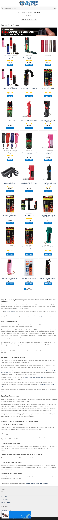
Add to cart (29, 64)
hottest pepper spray (10, 311)
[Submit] (55, 8)
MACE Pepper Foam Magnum (29, 278)
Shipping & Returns (6, 502)
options (10, 64)
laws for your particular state (24, 344)
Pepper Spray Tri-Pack (29, 215)
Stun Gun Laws (5, 513)
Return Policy (4, 499)
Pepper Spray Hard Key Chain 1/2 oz (9, 57)
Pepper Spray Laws (6, 510)
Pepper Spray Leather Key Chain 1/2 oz (10, 152)
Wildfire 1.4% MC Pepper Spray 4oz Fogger (29, 247)
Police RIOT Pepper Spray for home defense (34, 377)
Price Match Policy (5, 494)
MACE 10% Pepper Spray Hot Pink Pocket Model (48, 152)
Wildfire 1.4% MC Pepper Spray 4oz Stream (10, 247)
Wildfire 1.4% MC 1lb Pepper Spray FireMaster (48, 279)
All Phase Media (42, 518)
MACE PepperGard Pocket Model (29, 183)
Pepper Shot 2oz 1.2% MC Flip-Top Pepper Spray (29, 152)
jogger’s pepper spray (18, 370)
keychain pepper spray (29, 370)
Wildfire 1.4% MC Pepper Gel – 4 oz (9, 216)
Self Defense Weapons (27, 12)
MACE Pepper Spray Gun (9, 183)
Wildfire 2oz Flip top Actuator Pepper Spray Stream (48, 216)
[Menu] (2, 3)
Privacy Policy (4, 497)
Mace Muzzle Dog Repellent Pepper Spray (48, 247)
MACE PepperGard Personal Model (29, 120)
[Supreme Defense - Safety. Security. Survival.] (29, 3)
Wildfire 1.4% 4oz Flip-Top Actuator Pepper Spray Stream (48, 89)
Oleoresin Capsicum (19, 333)
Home (19, 12)
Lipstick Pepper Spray (48, 57)
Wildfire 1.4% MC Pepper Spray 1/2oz (10, 89)
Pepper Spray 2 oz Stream (10, 120)
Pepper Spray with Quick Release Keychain (29, 57)
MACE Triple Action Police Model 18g (48, 184)
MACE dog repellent (45, 384)
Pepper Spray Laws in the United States (34, 317)
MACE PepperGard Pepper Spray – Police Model (48, 121)
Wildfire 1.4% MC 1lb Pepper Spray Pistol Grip (29, 89)
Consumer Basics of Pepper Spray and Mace (36, 483)
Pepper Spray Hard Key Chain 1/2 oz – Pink (9, 279)
